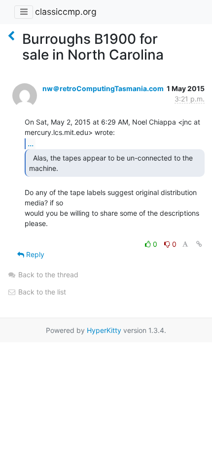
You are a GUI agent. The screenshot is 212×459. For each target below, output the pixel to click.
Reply (34, 254)
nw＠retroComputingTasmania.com (103, 88)
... (31, 143)
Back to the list (41, 292)
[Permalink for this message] (199, 244)
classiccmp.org (66, 11)
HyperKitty (104, 330)
